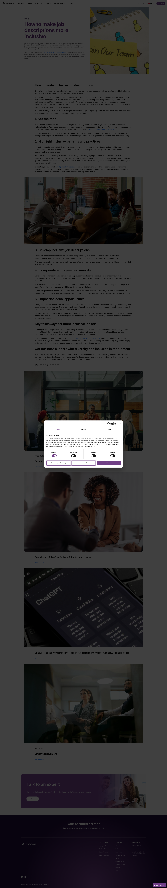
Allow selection (83, 463)
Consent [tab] (57, 429)
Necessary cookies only (58, 463)
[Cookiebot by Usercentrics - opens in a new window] (108, 423)
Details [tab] (83, 429)
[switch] (73, 455)
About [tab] (110, 429)
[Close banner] (120, 423)
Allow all (108, 463)
